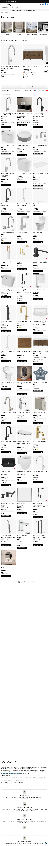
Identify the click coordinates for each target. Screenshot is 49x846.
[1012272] (3, 421)
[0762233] (18, 301)
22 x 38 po (19, 392)
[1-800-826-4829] (43, 1)
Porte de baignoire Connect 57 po (22, 504)
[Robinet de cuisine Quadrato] (24, 223)
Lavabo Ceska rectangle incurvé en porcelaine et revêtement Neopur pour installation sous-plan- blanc (40, 323)
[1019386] (1, 240)
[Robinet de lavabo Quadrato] (24, 526)
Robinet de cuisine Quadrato (22, 232)
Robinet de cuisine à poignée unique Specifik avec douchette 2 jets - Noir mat (39, 114)
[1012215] (19, 545)
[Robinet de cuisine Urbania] (8, 403)
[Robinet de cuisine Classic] (8, 432)
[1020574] (23, 77)
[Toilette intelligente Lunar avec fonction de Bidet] (8, 280)
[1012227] (34, 479)
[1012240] (35, 450)
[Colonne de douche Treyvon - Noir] (8, 312)
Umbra (2, 264)
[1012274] (3, 450)
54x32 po (40, 183)
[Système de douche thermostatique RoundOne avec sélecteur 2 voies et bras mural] (40, 494)
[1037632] (35, 421)
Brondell (18, 446)
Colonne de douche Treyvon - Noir (6, 322)
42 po (18, 359)
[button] (46, 30)
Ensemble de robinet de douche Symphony (23, 204)
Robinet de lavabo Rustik (24, 412)
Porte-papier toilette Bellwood (7, 261)
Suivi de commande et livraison (24, 807)
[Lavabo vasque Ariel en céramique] (24, 136)
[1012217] (1, 513)
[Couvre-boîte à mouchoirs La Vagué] (24, 104)
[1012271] (1, 421)
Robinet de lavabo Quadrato (22, 536)
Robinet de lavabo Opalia (40, 145)
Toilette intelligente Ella (7, 145)
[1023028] (27, 123)
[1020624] (25, 77)
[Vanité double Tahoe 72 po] (33, 54)
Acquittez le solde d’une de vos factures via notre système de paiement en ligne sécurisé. (24, 843)
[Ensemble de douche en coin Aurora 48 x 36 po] (40, 526)
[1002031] (5, 483)
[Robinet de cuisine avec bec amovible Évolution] (8, 195)
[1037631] (34, 421)
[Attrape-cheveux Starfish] (40, 373)
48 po (30, 74)
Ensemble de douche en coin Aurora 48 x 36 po (39, 536)
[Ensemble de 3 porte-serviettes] (40, 280)
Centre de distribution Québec (9, 1)
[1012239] (34, 450)
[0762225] (34, 515)
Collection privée (36, 292)
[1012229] (19, 328)
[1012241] (37, 450)
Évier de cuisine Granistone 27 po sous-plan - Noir (7, 473)
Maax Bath (19, 506)
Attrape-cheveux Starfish (40, 382)
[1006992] (34, 124)
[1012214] (18, 545)
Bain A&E (18, 148)
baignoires (44, 772)
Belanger (2, 69)
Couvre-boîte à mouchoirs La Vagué (24, 113)
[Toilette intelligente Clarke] (24, 164)
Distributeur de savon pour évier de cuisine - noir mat (40, 261)
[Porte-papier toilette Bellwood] (8, 252)
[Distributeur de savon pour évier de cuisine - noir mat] (40, 252)
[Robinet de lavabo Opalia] (40, 136)
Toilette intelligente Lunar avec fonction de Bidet (8, 290)
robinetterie (11, 773)
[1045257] (27, 77)
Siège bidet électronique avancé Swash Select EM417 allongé (24, 473)
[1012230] (35, 479)
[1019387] (3, 240)
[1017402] (23, 123)
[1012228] (18, 328)
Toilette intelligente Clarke (24, 173)
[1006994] (37, 124)
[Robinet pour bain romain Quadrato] (8, 494)
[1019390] (3, 76)
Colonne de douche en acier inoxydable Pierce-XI (8, 536)
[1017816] (1, 76)
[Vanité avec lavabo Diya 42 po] (24, 342)
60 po (27, 74)
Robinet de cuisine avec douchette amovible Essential (7, 175)
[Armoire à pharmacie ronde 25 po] (8, 557)
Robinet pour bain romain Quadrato (8, 504)
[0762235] (19, 301)
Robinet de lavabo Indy (39, 441)
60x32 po (35, 183)
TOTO (2, 383)
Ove (23, 68)
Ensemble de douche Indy (24, 261)
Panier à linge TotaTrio (39, 412)
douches (4, 773)
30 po (21, 359)
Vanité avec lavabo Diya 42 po (24, 352)
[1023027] (25, 123)
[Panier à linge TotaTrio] (40, 403)
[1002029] (1, 483)
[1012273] (1, 450)
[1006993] (35, 124)
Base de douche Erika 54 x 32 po (40, 174)
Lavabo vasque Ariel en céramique (23, 146)
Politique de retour (24, 795)
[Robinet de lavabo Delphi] (8, 223)
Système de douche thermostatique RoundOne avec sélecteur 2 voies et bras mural (40, 505)
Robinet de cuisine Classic (8, 441)
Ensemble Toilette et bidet (8, 382)
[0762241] (21, 301)
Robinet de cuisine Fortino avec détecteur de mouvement (10, 67)
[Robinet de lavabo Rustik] (24, 403)
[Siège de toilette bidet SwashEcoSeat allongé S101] (24, 432)
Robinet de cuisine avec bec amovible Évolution (7, 204)
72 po (24, 74)
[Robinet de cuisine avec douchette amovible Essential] (8, 164)
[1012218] (3, 513)
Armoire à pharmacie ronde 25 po (8, 566)
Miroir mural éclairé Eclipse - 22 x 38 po (24, 383)
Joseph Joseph (35, 414)
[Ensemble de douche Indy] (24, 252)
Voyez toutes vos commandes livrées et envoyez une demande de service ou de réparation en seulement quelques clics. (24, 822)
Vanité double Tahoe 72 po (30, 66)
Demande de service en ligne (24, 819)
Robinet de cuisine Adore (24, 321)
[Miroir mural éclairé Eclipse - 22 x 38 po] (24, 373)
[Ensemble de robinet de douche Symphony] (24, 195)
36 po (33, 74)
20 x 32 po (24, 392)
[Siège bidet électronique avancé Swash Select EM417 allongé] (24, 462)
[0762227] (35, 515)
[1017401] (21, 123)
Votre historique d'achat (24, 831)
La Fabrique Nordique (21, 116)
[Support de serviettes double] (40, 195)
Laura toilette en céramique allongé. (38, 232)
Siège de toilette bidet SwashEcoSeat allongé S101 (23, 443)
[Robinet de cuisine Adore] (24, 312)
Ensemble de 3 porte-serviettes (39, 290)
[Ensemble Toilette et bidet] (8, 373)
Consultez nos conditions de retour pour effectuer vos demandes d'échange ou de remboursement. (24, 798)
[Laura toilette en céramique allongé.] (40, 223)
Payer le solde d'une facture (24, 841)
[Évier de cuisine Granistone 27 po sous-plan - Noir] (8, 462)
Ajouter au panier (5, 126)
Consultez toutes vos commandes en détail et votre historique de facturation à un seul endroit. (24, 833)
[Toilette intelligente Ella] (8, 136)
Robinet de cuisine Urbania (8, 412)
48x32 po (44, 183)
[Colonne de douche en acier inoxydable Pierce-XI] (8, 526)
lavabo (18, 773)
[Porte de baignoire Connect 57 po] (24, 494)
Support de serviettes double (39, 204)
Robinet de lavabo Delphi (8, 232)
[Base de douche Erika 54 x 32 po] (40, 164)
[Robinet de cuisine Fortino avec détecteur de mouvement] (11, 54)
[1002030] (3, 483)
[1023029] (29, 123)
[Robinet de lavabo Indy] (40, 432)
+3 (31, 123)
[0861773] (19, 123)
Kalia (34, 117)
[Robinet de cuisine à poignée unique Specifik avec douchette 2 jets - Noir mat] (40, 104)
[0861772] (18, 123)
